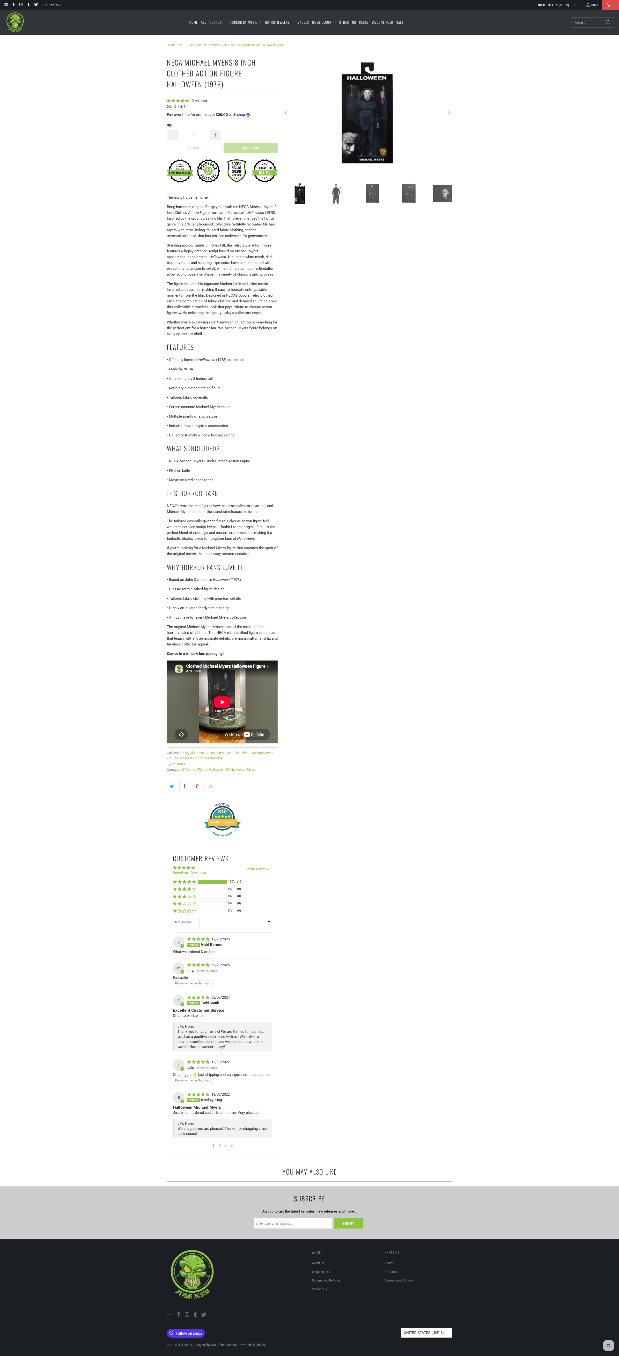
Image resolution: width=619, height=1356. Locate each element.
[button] (218, 22)
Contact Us (319, 1289)
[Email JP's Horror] (6, 5)
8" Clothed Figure (194, 770)
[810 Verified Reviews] (222, 839)
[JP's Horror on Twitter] (36, 5)
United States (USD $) (554, 5)
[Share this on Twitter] (172, 786)
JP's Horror (184, 1345)
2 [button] (220, 1146)
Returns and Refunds (326, 1280)
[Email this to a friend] (210, 786)
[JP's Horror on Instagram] (21, 5)
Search (389, 1263)
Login (594, 5)
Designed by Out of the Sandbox (215, 1345)
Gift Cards (391, 1272)
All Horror (197, 753)
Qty (169, 125)
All (186, 753)
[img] (198, 939)
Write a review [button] (258, 869)
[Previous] (286, 113)
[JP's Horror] (15, 22)
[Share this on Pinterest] (197, 786)
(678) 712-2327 (52, 5)
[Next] (448, 113)
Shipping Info (321, 1272)
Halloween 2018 (221, 770)
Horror (180, 764)
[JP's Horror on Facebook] (13, 5)
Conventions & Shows (399, 1280)
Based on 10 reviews (189, 873)
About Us (318, 1263)
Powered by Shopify (252, 1345)
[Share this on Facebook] (184, 786)
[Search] (608, 22)
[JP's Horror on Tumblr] (28, 5)
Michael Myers (245, 770)
